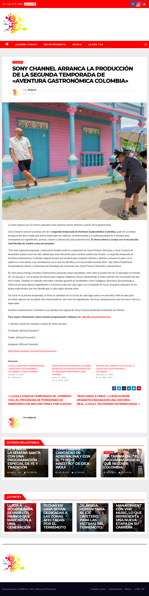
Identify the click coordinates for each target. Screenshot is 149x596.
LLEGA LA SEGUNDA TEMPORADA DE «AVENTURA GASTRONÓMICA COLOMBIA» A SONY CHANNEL (26, 369)
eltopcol (32, 90)
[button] (146, 44)
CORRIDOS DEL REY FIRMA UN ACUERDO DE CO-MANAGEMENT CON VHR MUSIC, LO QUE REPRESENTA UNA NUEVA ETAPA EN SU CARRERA (129, 507)
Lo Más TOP (95, 44)
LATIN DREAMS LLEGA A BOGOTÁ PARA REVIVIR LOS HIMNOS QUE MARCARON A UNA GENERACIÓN (20, 512)
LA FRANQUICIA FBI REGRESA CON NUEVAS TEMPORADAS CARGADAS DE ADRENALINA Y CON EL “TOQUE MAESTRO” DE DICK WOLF (74, 452)
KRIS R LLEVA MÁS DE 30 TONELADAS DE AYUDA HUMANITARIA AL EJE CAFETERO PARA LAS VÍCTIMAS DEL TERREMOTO (92, 510)
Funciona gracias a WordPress (15, 589)
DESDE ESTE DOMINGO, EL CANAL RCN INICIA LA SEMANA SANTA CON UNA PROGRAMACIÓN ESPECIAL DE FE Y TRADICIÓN (25, 454)
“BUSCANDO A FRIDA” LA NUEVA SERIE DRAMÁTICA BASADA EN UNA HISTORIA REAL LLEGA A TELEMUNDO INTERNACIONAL (108, 400)
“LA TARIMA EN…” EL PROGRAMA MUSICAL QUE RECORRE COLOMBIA (122, 461)
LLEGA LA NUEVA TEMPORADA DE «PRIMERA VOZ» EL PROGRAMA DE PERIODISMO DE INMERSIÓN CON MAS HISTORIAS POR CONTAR (39, 400)
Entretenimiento (55, 44)
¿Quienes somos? (26, 44)
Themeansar (50, 589)
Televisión (17, 62)
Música (77, 44)
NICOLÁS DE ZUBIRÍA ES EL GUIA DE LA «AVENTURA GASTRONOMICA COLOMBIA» (115, 369)
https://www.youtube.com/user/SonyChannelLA (32, 351)
